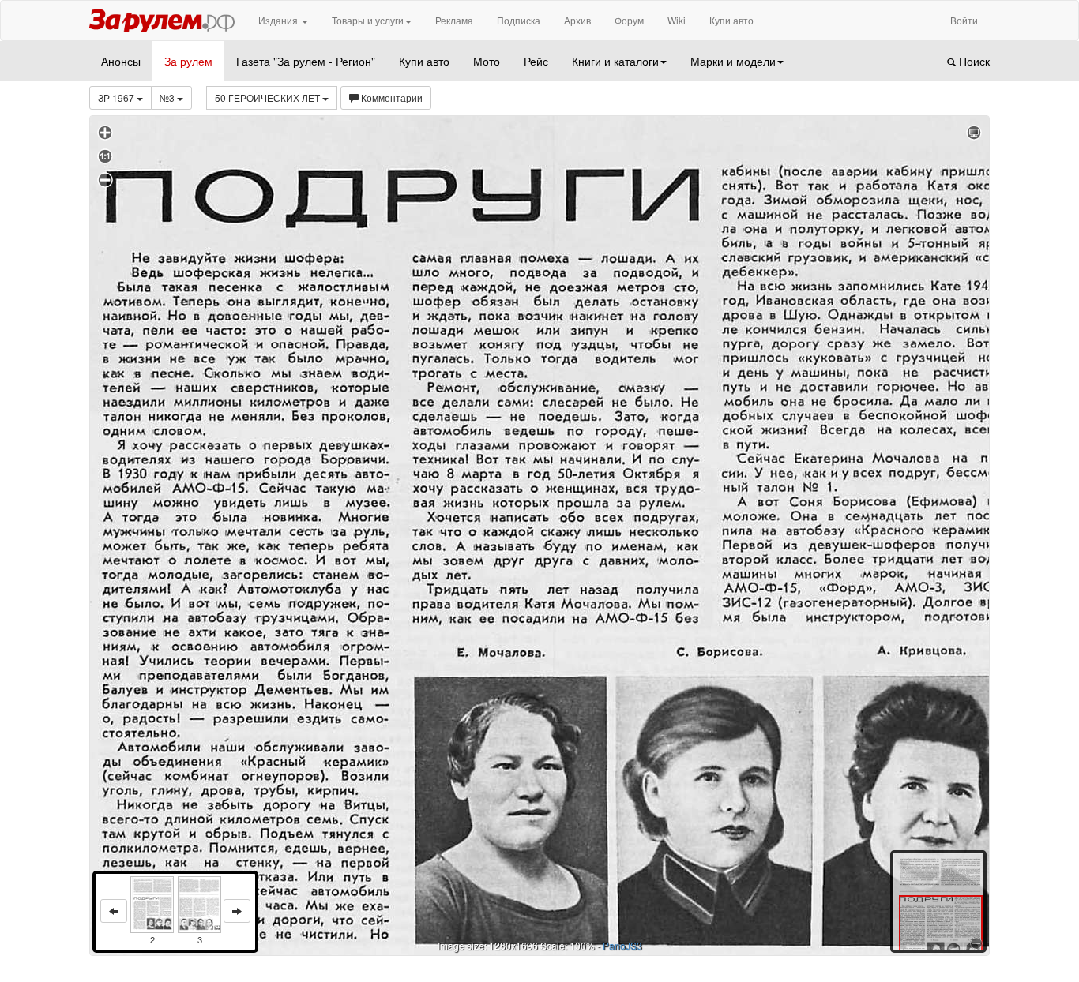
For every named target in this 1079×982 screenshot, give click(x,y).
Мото (486, 61)
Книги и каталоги (615, 61)
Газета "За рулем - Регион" (305, 61)
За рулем (188, 61)
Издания (279, 20)
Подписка (518, 20)
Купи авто (731, 20)
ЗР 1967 (117, 97)
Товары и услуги (368, 20)
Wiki (676, 20)
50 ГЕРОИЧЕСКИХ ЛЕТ (268, 97)
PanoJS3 (622, 945)
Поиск (973, 61)
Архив (577, 20)
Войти (964, 20)
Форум (629, 20)
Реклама (454, 20)
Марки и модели (733, 61)
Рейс (536, 61)
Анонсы (121, 61)
